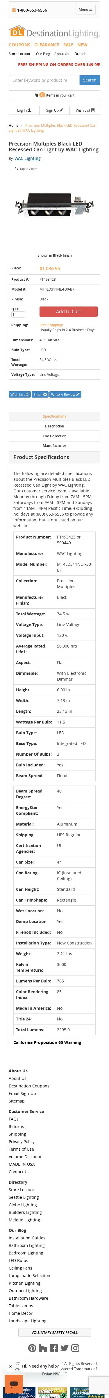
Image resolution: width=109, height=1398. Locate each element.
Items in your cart (57, 95)
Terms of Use (21, 1149)
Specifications (54, 416)
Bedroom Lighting (26, 1253)
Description (54, 426)
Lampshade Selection (29, 1275)
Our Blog (43, 53)
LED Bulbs (18, 1260)
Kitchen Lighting (24, 1283)
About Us (61, 53)
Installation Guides (27, 1238)
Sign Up (53, 110)
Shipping (17, 1134)
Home (14, 125)
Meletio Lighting (24, 1220)
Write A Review (63, 394)
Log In (22, 110)
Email (38, 394)
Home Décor (21, 1313)
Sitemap (17, 1101)
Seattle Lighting (24, 1197)
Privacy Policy (22, 1141)
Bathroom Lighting (27, 1245)
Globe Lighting (23, 1204)
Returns (16, 1126)
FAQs (14, 1119)
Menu (86, 11)
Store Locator (20, 53)
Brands (80, 53)
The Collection (55, 436)
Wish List (83, 110)
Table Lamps (21, 1305)
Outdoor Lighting (25, 1290)
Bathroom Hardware (28, 1298)
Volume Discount (25, 1156)
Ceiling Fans (20, 1268)
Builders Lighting (25, 1212)
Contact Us (19, 1171)
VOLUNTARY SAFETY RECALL (55, 1332)
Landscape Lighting (28, 1320)
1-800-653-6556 (31, 10)
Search (90, 80)
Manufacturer (54, 445)
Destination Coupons (29, 1086)
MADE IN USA (22, 1164)
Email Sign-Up (22, 1093)
